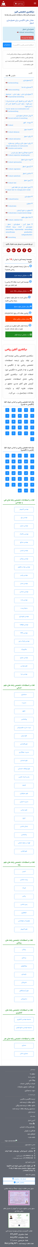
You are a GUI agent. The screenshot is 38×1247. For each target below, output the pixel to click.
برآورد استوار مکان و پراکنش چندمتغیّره (20, 143)
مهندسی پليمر (24, 575)
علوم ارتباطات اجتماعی (24, 768)
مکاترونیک (24, 649)
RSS (31, 1123)
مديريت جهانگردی (24, 752)
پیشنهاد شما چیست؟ (27, 37)
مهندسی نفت (24, 600)
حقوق (24, 711)
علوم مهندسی (24, 666)
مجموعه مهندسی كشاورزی (24, 1019)
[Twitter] (19, 250)
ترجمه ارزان (31, 1112)
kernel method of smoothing (17, 118)
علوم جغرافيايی (24, 793)
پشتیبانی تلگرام (20, 1182)
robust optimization (15, 162)
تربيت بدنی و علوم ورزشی (24, 727)
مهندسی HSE (24, 633)
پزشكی (24, 949)
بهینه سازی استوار (26, 159)
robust (10, 125)
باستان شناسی (24, 826)
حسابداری (24, 694)
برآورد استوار (28, 136)
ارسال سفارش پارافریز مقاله (21, 319)
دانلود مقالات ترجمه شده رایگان (25, 1105)
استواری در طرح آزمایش (24, 210)
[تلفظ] (18, 32)
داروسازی (24, 974)
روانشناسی (24, 719)
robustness (12, 206)
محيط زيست (23, 608)
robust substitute (14, 176)
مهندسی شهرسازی (24, 616)
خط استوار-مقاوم (26, 217)
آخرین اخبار (31, 1120)
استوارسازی (28, 196)
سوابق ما (32, 1074)
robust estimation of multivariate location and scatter (17, 147)
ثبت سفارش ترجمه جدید (22, 275)
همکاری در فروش (29, 1130)
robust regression (14, 169)
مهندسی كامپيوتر (24, 509)
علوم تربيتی (24, 735)
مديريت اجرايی (24, 801)
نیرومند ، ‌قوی (27, 122)
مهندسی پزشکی (24, 558)
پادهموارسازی (27, 80)
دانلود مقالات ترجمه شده (27, 1102)
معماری (24, 1045)
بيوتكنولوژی (24, 966)
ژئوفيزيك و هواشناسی (24, 921)
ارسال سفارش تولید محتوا (22, 306)
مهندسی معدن (24, 583)
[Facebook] (24, 250)
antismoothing (13, 83)
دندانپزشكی (24, 999)
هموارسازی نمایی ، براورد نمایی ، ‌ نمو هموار (19, 94)
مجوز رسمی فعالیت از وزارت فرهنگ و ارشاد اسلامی (19, 1188)
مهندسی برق (24, 517)
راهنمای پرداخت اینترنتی (27, 1127)
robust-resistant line (15, 220)
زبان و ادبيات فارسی (24, 777)
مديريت (24, 702)
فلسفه (24, 785)
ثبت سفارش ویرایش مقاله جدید (20, 291)
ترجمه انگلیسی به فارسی (27, 1099)
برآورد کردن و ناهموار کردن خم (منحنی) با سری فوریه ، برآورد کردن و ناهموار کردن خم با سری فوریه (19, 104)
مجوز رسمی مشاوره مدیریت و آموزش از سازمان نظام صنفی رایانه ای (19, 1209)
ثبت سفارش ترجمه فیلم (22, 334)
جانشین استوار (27, 173)
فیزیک (24, 888)
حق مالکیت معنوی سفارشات (26, 1087)
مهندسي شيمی (24, 550)
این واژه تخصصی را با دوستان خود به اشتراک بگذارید (19, 244)
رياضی (24, 896)
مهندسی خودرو (24, 657)
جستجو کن (7, 45)
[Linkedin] (8, 250)
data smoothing (13, 90)
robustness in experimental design (19, 213)
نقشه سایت (31, 1137)
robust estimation (14, 139)
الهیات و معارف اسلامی (24, 843)
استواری (29, 203)
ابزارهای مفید (31, 1134)
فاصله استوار (28, 129)
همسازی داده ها (27, 87)
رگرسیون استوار (27, 166)
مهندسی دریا (24, 674)
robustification (13, 199)
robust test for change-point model (18, 190)
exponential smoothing (16, 97)
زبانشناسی (24, 834)
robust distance (13, 132)
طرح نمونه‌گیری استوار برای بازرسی (21, 152)
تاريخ (24, 818)
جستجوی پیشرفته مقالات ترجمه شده (24, 1108)
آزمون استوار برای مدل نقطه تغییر (22, 187)
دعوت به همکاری (30, 1090)
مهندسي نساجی (24, 591)
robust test (12, 183)
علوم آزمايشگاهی (24, 990)
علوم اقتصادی (24, 744)
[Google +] (14, 250)
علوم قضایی (24, 851)
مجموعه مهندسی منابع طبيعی (24, 1027)
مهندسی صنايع (24, 542)
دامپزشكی (24, 982)
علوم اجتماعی (24, 760)
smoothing (12, 237)
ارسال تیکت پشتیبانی (20, 1179)
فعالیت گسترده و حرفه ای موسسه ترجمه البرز (19, 1231)
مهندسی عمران (24, 525)
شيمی (24, 871)
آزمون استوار (28, 180)
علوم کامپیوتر (24, 929)
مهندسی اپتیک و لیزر (24, 641)
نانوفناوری (24, 912)
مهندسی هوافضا (24, 624)
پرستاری (24, 957)
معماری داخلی (24, 1053)
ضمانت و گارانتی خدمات (27, 1083)
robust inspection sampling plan (19, 155)
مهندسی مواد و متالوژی (24, 567)
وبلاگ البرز (32, 1080)
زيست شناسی (24, 879)
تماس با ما (31, 1077)
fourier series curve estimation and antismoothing (17, 110)
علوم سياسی (24, 810)
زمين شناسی (24, 904)
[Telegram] (29, 250)
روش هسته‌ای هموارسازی (24, 115)
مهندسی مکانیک (24, 534)
